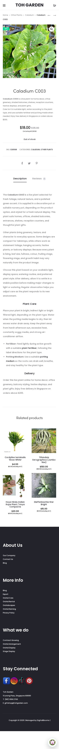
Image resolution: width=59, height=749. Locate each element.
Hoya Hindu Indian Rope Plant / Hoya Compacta (15, 504)
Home (5, 15)
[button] (51, 29)
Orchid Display (9, 648)
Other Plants (16, 15)
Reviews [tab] (38, 178)
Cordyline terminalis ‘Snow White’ (15, 458)
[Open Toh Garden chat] (52, 742)
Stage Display (9, 651)
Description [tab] (20, 178)
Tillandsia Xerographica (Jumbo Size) (44, 460)
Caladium (29, 15)
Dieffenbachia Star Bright (44, 503)
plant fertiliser (29, 348)
